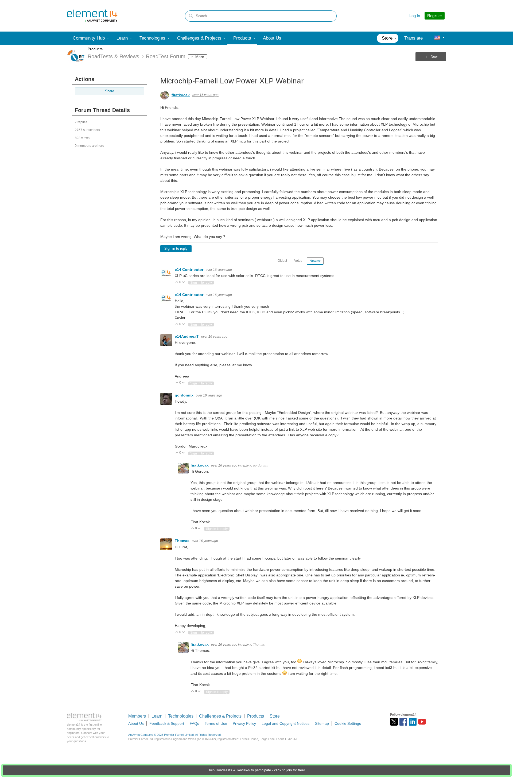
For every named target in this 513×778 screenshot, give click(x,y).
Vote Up (177, 282)
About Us (136, 723)
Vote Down (183, 282)
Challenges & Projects (220, 716)
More (199, 57)
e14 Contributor (189, 269)
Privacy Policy (244, 723)
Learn (156, 716)
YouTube (422, 722)
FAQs (194, 723)
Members (137, 716)
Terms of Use (216, 723)
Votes (298, 261)
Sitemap (322, 723)
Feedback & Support (166, 723)
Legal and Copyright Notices (285, 723)
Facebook (403, 722)
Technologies (180, 716)
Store (275, 716)
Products (95, 49)
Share (109, 91)
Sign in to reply (176, 249)
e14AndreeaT (187, 336)
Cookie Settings (348, 723)
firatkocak (181, 95)
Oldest (282, 261)
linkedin (413, 722)
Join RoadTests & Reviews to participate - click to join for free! (256, 770)
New (434, 57)
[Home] (92, 16)
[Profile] (437, 38)
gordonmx (185, 395)
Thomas (183, 540)
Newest (315, 261)
